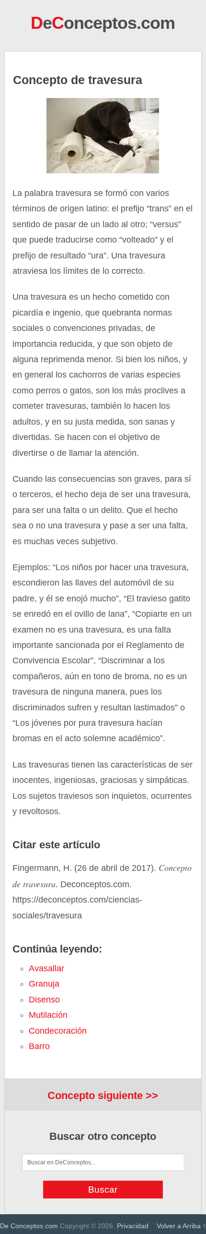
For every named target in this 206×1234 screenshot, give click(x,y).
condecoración (58, 1031)
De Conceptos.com (29, 1226)
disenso (44, 999)
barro (39, 1046)
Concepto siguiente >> (102, 1095)
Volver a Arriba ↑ (181, 1226)
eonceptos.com (103, 23)
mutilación (48, 1015)
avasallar (46, 968)
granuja (44, 984)
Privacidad (133, 1226)
